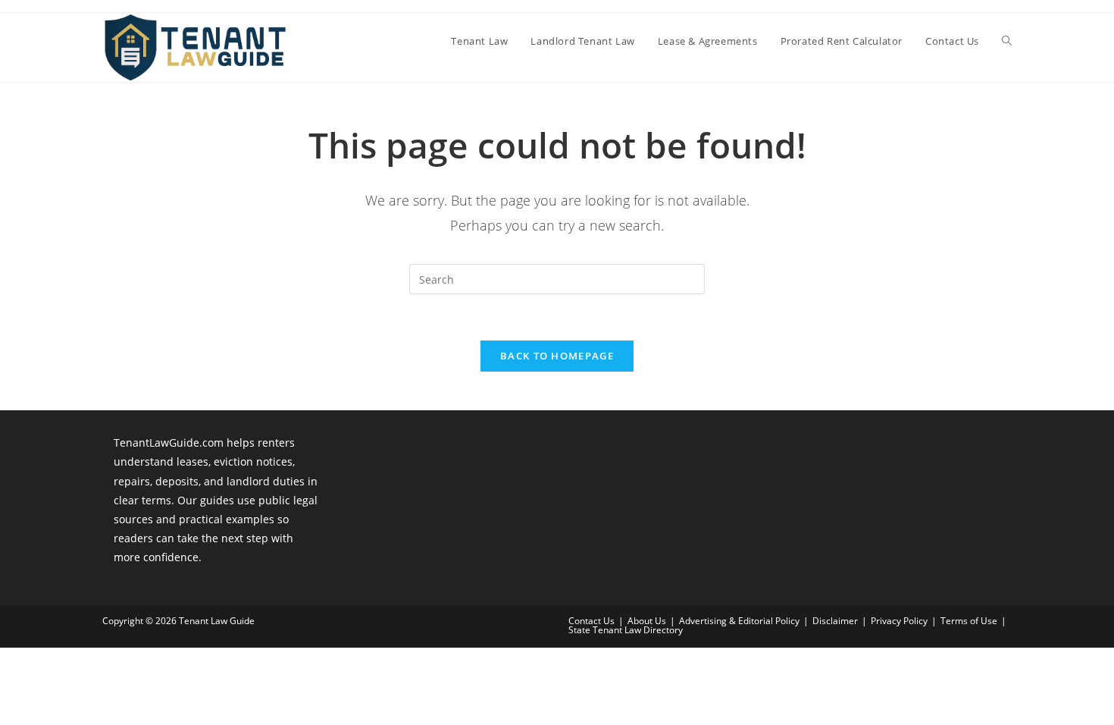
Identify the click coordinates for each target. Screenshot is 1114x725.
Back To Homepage (557, 355)
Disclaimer (835, 620)
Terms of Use (968, 620)
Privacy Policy (899, 620)
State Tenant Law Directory (625, 629)
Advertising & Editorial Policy (739, 620)
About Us (646, 620)
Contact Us (591, 620)
